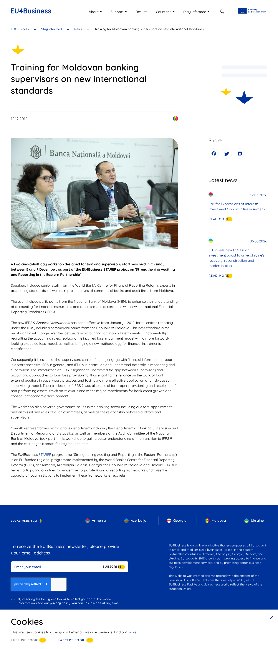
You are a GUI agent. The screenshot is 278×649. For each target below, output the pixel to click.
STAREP (45, 454)
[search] (222, 11)
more (132, 632)
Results (141, 12)
